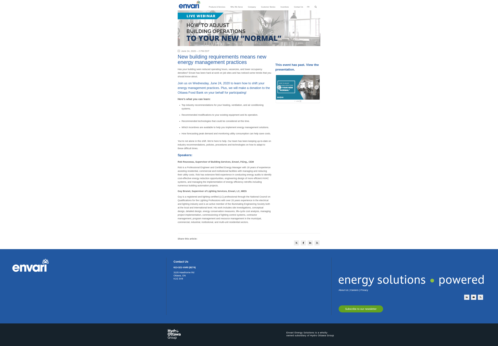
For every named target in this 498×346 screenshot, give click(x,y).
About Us (343, 290)
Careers (354, 290)
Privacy (364, 290)
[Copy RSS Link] (480, 297)
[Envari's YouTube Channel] (473, 297)
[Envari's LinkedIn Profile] (466, 297)
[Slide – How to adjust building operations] (297, 89)
